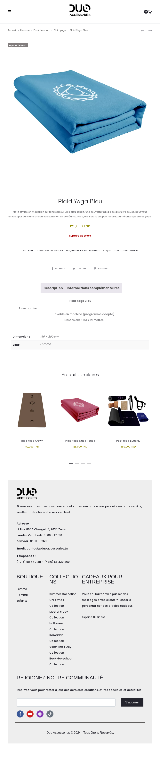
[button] (71, 462)
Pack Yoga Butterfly (128, 440)
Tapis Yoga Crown (32, 440)
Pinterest (103, 268)
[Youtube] (30, 713)
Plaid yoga (60, 30)
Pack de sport (42, 30)
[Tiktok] (49, 713)
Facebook (60, 268)
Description (53, 288)
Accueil (12, 30)
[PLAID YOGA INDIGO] (142, 30)
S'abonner (132, 702)
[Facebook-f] (20, 713)
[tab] (53, 288)
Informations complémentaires (93, 288)
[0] (150, 12)
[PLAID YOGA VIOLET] (148, 30)
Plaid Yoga (57, 250)
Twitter (82, 268)
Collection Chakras (127, 250)
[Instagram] (40, 713)
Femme (25, 30)
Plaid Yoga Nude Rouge (80, 440)
